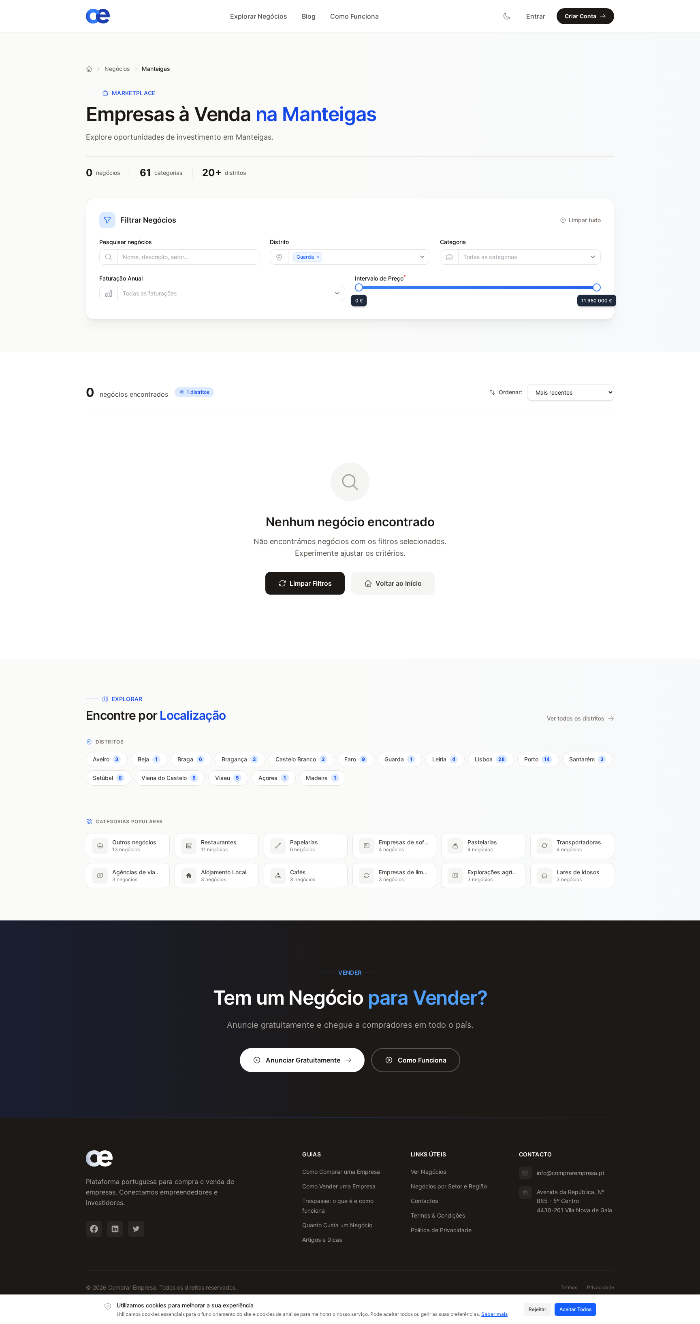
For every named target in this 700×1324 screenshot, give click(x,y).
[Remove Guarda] (318, 257)
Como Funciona (354, 16)
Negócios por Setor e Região (449, 1186)
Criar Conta (580, 16)
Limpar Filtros (311, 583)
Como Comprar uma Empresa (341, 1171)
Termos (569, 1287)
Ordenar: (510, 392)
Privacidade (600, 1287)
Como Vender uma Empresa (339, 1186)
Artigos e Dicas (322, 1239)
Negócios (117, 68)
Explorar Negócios (258, 16)
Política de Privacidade (441, 1229)
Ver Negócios (428, 1171)
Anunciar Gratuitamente (303, 1060)
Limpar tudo (585, 220)
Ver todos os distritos (575, 718)
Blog (309, 16)
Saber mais (494, 1314)
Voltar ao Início (399, 583)
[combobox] (359, 257)
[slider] (359, 287)
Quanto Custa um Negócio (337, 1225)
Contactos (424, 1200)
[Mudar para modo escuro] (507, 16)
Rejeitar (537, 1309)
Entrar (535, 16)
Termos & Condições (438, 1215)
